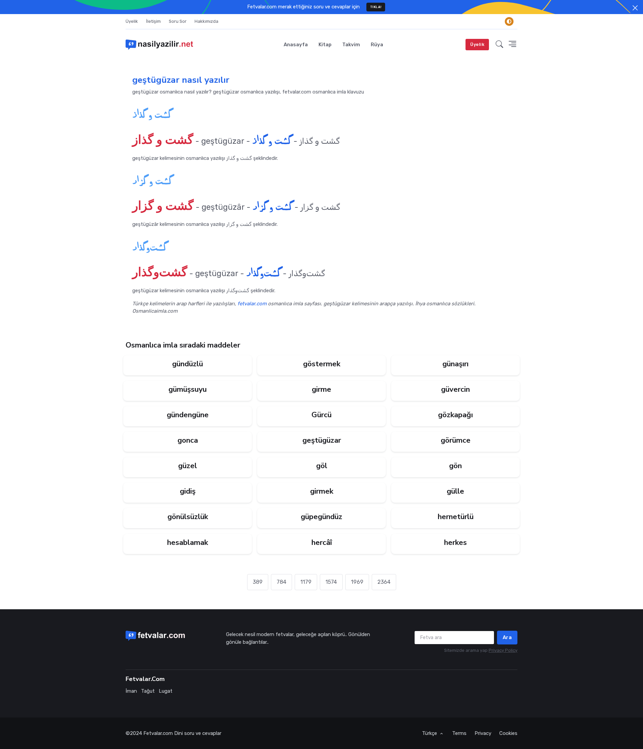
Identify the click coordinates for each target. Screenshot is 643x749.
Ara (507, 637)
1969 (357, 582)
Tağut (148, 691)
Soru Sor (178, 21)
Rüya (377, 45)
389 (258, 582)
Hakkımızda (206, 21)
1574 (331, 582)
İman (131, 691)
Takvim (351, 45)
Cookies (508, 733)
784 (281, 582)
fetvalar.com (252, 304)
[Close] (635, 8)
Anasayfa (296, 45)
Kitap (325, 45)
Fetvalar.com (158, 733)
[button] (499, 45)
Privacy (483, 733)
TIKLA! (376, 7)
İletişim (153, 21)
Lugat (165, 691)
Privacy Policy (503, 650)
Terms (459, 733)
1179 (305, 582)
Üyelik (132, 21)
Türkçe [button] (430, 733)
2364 (383, 582)
